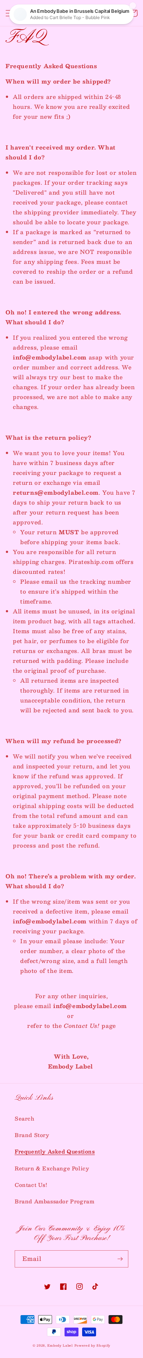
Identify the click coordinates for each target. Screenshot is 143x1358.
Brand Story (32, 1134)
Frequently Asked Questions (55, 1151)
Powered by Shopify (92, 1345)
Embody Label (60, 1345)
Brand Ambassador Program (54, 1201)
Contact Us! (31, 1184)
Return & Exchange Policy (52, 1168)
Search (24, 1118)
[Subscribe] (120, 1258)
